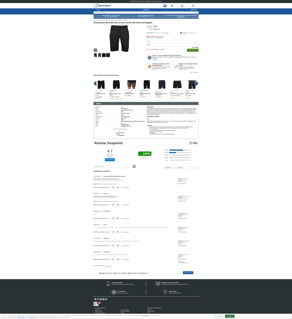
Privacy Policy (151, 311)
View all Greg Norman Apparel (120, 129)
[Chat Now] (164, 5)
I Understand (230, 316)
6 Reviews (158, 32)
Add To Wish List (194, 72)
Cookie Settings (219, 316)
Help (172, 6)
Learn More (154, 59)
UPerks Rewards (125, 311)
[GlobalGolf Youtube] (103, 299)
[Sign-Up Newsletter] (95, 299)
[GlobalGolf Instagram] (106, 299)
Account (182, 6)
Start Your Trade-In (183, 69)
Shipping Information (100, 312)
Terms (149, 312)
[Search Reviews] (134, 166)
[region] (146, 316)
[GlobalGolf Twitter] (100, 299)
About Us (150, 309)
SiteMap (122, 313)
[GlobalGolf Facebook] (98, 299)
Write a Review (165, 32)
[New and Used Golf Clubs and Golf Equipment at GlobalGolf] (102, 7)
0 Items (193, 6)
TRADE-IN (146, 9)
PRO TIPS (193, 9)
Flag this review (125, 187)
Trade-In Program (125, 309)
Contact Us (97, 309)
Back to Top (108, 266)
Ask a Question (188, 272)
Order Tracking (98, 311)
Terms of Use (32, 317)
